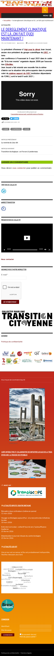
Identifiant (5, 626)
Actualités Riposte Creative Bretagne (17, 505)
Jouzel (26, 129)
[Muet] (45, 250)
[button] (27, 238)
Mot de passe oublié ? (28, 637)
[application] (27, 238)
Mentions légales (26, 653)
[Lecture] (4, 250)
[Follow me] (14, 119)
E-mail (4, 274)
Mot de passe (6, 630)
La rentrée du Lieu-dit (9, 141)
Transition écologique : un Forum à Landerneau (19, 150)
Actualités (7, 20)
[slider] (25, 249)
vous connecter (19, 168)
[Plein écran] (49, 250)
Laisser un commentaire (37, 43)
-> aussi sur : (6, 485)
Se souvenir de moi (29, 634)
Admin (21, 43)
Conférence (16, 129)
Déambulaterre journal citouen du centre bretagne (21, 536)
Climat (5, 129)
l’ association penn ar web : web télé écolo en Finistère (27, 114)
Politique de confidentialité (45, 3)
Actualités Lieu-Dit (10, 547)
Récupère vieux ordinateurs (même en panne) (18, 511)
